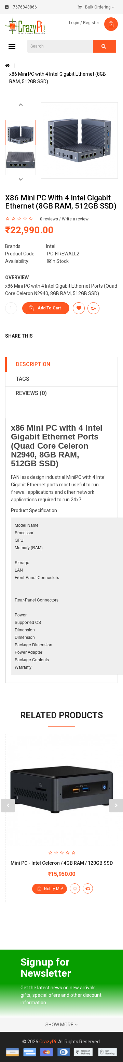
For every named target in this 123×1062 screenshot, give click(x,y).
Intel (50, 246)
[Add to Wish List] (75, 888)
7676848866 (25, 7)
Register (91, 22)
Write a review (75, 219)
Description (33, 364)
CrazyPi (47, 1041)
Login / (75, 22)
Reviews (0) (31, 393)
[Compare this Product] (88, 888)
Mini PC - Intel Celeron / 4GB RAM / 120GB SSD (62, 863)
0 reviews (49, 219)
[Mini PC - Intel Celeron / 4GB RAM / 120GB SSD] (61, 790)
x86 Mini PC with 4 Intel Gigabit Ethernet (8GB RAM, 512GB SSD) (57, 77)
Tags (22, 379)
